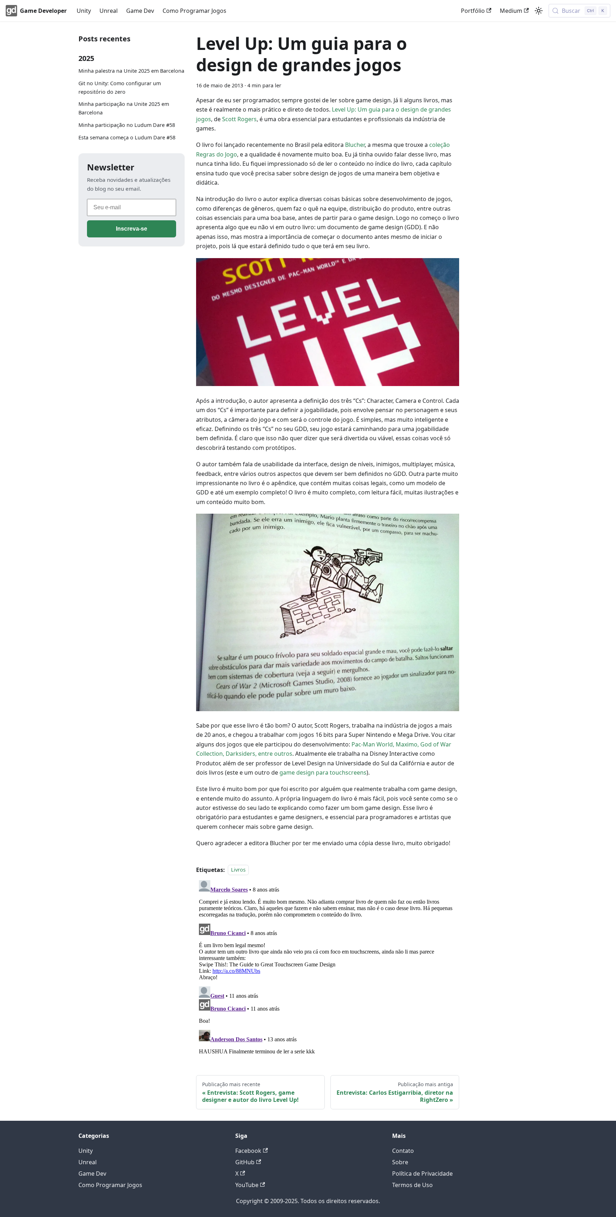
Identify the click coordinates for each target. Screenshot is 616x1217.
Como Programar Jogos (194, 11)
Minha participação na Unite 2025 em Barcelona (123, 108)
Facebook (248, 1151)
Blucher (355, 145)
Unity (84, 11)
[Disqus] (327, 966)
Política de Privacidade (422, 1173)
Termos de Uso (412, 1185)
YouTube (246, 1185)
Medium (511, 11)
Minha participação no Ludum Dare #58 (126, 125)
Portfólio (473, 11)
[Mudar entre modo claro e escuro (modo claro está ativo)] (538, 10)
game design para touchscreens (322, 772)
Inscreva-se (131, 229)
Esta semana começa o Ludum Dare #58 (126, 137)
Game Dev (140, 11)
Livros (238, 870)
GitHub (245, 1162)
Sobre (400, 1162)
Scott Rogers (239, 119)
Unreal (108, 11)
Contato (403, 1151)
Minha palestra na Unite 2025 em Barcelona (131, 70)
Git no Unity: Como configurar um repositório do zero (119, 87)
